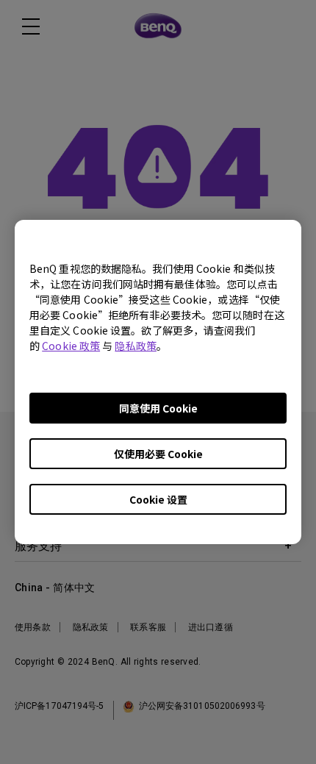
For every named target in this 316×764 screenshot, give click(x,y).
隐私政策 (135, 345)
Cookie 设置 (158, 499)
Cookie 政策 (71, 345)
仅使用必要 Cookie (158, 453)
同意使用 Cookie (158, 408)
